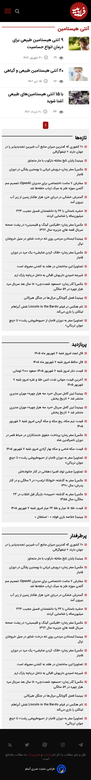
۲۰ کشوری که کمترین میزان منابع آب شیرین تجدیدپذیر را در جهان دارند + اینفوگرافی (44, 149)
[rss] (10, 746)
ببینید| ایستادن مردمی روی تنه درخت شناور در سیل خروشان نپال (44, 241)
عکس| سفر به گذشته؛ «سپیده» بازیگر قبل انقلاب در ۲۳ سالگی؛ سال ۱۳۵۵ (48, 497)
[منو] (7, 12)
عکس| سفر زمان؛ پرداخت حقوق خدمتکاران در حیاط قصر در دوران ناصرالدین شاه (44, 438)
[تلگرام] (80, 746)
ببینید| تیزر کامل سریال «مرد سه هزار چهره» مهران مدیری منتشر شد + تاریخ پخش (46, 396)
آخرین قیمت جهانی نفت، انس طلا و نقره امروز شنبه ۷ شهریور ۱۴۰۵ (48, 382)
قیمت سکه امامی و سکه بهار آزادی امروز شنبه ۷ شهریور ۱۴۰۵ (44, 449)
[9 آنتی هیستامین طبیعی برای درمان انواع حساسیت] (79, 43)
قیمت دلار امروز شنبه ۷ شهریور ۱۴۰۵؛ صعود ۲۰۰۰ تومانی (48, 371)
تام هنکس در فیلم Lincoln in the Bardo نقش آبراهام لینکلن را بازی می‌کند (47, 309)
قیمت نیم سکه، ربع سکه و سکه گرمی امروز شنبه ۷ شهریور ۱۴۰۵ (46, 424)
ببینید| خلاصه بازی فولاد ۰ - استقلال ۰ (59, 517)
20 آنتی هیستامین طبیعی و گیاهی (33, 70)
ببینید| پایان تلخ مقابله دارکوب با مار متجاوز (55, 160)
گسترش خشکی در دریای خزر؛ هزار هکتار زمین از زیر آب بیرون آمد (46, 200)
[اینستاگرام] (62, 745)
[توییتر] (27, 746)
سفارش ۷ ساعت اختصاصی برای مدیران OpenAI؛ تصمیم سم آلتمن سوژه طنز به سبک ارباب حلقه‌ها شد (44, 186)
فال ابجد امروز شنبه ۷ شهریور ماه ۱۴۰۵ (58, 353)
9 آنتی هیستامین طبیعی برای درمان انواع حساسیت (37, 44)
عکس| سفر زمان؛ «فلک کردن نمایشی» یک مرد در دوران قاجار (47, 255)
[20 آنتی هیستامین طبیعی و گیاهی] (79, 74)
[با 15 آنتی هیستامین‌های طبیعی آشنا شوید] (79, 97)
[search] (17, 12)
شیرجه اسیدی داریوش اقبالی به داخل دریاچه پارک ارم (48, 275)
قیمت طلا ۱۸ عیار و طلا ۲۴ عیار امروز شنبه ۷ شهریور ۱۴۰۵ (47, 508)
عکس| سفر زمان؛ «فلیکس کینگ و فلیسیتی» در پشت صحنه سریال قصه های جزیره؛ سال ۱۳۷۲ (44, 227)
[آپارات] (44, 745)
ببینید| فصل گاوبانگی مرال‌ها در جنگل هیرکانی (53, 297)
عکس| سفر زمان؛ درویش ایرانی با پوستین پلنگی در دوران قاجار (46, 172)
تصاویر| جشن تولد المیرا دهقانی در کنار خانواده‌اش (50, 471)
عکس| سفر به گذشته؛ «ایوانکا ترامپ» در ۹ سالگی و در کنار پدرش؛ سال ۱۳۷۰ (46, 483)
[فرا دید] (79, 11)
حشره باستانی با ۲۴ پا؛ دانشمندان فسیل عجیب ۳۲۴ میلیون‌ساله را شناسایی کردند (49, 214)
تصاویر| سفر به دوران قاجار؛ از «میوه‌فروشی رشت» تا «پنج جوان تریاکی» (46, 323)
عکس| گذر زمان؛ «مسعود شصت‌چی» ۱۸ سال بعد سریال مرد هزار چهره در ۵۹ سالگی (44, 287)
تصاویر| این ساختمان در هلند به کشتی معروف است (50, 266)
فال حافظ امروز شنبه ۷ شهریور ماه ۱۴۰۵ (58, 362)
